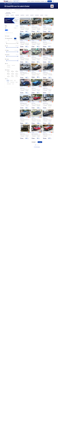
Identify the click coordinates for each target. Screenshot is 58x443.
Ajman (15, 80)
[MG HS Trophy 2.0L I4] (25, 71)
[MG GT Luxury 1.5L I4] (36, 132)
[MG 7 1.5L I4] (36, 101)
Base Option (8, 65)
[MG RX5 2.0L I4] (48, 55)
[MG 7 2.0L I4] (36, 117)
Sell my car (49, 1)
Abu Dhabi (11, 80)
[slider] (6, 43)
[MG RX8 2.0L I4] (36, 40)
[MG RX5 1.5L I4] (25, 40)
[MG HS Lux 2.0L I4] (36, 25)
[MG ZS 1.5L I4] (36, 86)
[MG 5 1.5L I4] (25, 55)
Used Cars (28, 1)
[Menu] (53, 1)
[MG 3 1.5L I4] (48, 40)
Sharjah (16, 82)
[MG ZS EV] (48, 25)
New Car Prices (37, 1)
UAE (17, 1)
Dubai (8, 80)
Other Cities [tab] (13, 12)
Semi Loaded (13, 65)
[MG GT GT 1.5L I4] (48, 101)
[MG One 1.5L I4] (36, 55)
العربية (15, 1)
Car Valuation (42, 1)
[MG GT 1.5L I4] (25, 25)
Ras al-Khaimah (12, 82)
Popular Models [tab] (8, 12)
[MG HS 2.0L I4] (25, 86)
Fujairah (8, 82)
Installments (33, 1)
